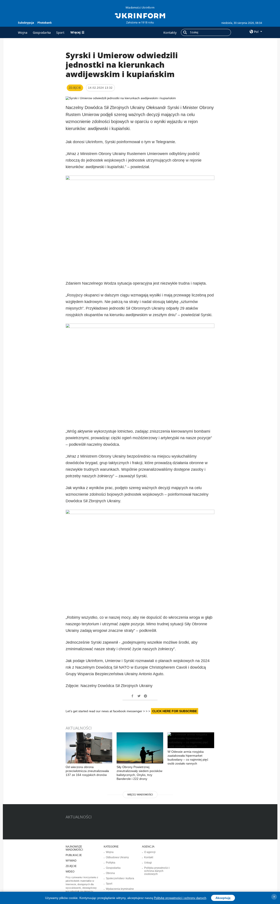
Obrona (110, 873)
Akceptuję (223, 898)
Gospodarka (42, 32)
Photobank (44, 23)
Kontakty (170, 32)
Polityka (110, 862)
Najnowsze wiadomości (74, 848)
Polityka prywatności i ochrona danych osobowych (157, 871)
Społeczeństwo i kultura (120, 878)
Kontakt (148, 857)
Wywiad (71, 860)
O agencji (150, 852)
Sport (60, 32)
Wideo (70, 871)
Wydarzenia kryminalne (120, 888)
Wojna (23, 32)
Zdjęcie (71, 866)
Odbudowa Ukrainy (117, 857)
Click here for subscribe (174, 711)
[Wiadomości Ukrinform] (140, 15)
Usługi (148, 862)
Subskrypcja (26, 23)
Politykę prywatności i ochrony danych (180, 898)
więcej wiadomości (140, 794)
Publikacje (74, 855)
